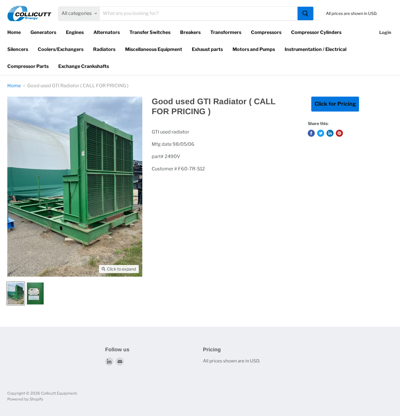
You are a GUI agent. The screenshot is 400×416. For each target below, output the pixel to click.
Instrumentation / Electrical (315, 49)
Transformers (225, 32)
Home (14, 32)
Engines (75, 32)
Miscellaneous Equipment (153, 49)
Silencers (17, 49)
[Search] (305, 13)
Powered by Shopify (25, 399)
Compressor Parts (28, 66)
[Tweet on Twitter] (320, 133)
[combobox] (199, 13)
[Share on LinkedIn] (330, 133)
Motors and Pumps (254, 49)
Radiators (104, 49)
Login (385, 32)
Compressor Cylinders (316, 32)
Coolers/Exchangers (60, 49)
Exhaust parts (207, 49)
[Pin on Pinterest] (339, 133)
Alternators (106, 32)
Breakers (190, 32)
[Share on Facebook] (311, 133)
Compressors (266, 32)
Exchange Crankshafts (83, 66)
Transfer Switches (149, 32)
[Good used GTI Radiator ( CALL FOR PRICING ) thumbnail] (16, 293)
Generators (43, 32)
